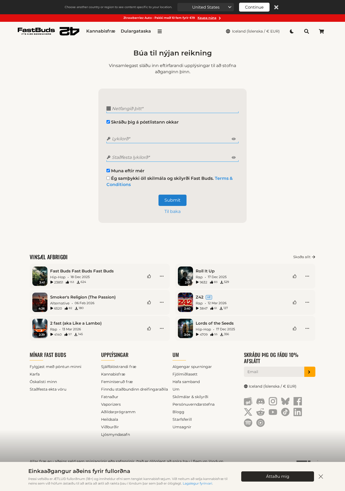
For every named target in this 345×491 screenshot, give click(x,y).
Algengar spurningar (192, 366)
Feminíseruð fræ (117, 381)
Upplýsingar (115, 355)
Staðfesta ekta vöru (48, 389)
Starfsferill (182, 419)
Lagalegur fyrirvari (197, 483)
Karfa (35, 374)
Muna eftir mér (127, 170)
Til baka (172, 211)
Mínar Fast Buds (48, 355)
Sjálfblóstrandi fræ (118, 366)
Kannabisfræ (100, 31)
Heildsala (109, 419)
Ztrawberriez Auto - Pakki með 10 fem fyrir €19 (169, 18)
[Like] (149, 276)
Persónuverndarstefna (193, 404)
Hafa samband (186, 381)
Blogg (178, 411)
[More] (161, 276)
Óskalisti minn (43, 381)
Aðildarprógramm (118, 411)
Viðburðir (110, 427)
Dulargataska (136, 31)
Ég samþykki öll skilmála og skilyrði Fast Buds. (169, 181)
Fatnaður (109, 396)
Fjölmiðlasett (185, 374)
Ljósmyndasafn (115, 434)
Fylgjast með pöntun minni (55, 366)
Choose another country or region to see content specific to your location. (118, 7)
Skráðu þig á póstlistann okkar (144, 122)
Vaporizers (111, 404)
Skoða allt (301, 257)
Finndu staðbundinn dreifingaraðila (134, 389)
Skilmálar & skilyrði (190, 396)
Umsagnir (181, 427)
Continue (254, 7)
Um (175, 355)
